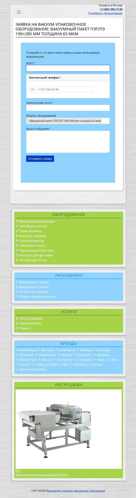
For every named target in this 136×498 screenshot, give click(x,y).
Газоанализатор (31, 240)
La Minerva (67, 350)
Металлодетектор (33, 260)
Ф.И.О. (30, 63)
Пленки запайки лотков (37, 296)
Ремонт (25, 328)
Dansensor (65, 359)
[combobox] (33, 89)
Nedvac (85, 350)
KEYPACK (80, 364)
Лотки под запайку (34, 291)
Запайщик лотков (33, 226)
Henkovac (26, 355)
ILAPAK (24, 364)
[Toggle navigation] (19, 12)
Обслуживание (30, 318)
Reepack (103, 355)
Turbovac (103, 350)
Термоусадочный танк (36, 250)
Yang (100, 359)
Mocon (47, 359)
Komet (97, 364)
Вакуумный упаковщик (37, 221)
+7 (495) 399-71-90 (111, 9)
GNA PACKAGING (32, 369)
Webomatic (47, 355)
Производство (30, 323)
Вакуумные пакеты (34, 282)
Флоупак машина (32, 236)
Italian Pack (28, 359)
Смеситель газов (32, 245)
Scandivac (84, 355)
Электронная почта (39, 103)
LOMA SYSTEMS (46, 364)
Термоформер (30, 231)
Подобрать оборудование (105, 13)
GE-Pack (47, 350)
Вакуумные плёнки (34, 287)
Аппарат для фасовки (36, 255)
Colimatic (85, 359)
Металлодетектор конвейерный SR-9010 (42, 475)
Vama (113, 359)
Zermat (66, 355)
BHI (66, 364)
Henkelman (27, 350)
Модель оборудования (41, 115)
